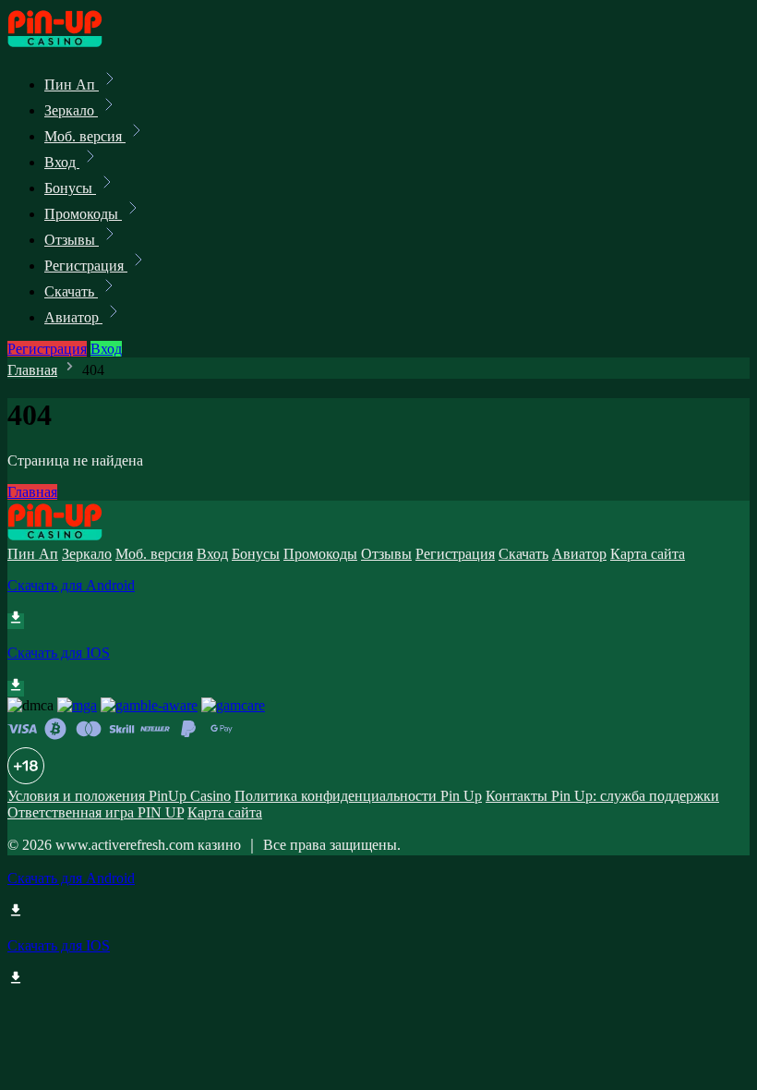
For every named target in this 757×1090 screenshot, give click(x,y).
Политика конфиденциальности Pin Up (358, 796)
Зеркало (71, 110)
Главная (32, 370)
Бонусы (70, 188)
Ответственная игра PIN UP (95, 812)
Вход (61, 162)
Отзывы (71, 240)
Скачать (71, 291)
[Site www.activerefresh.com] (70, 44)
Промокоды (83, 214)
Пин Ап (71, 84)
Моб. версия (85, 136)
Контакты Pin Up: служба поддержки (602, 796)
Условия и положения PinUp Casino (119, 796)
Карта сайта (647, 554)
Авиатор (73, 317)
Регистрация (85, 265)
